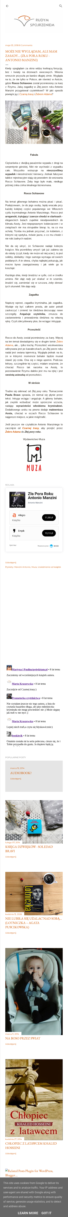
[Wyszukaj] (61, 5)
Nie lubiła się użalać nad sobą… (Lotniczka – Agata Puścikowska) (33, 922)
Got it (46, 1213)
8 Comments (25, 45)
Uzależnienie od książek (49, 567)
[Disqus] (34, 619)
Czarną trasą (26, 94)
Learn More (28, 1213)
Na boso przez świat (22, 1038)
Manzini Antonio (22, 567)
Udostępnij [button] (10, 562)
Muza (34, 567)
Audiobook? (21, 773)
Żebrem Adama (43, 94)
